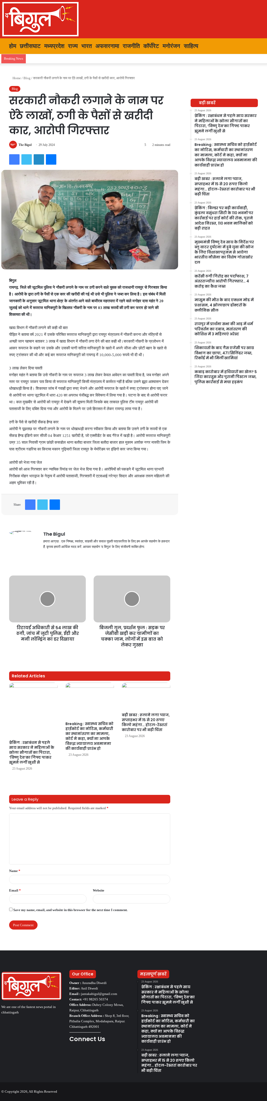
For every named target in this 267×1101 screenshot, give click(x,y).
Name (14, 871)
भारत (86, 46)
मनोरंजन (171, 46)
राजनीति (131, 46)
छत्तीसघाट (30, 46)
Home (16, 78)
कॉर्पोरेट (151, 46)
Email (15, 890)
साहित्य (191, 46)
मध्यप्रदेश (54, 46)
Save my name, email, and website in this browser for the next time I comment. (70, 910)
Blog (27, 78)
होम (12, 46)
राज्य (73, 46)
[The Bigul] (40, 19)
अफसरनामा (107, 46)
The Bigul (25, 145)
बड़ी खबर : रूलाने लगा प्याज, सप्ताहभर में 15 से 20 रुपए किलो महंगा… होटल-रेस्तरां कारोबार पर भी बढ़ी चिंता (146, 722)
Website (98, 890)
